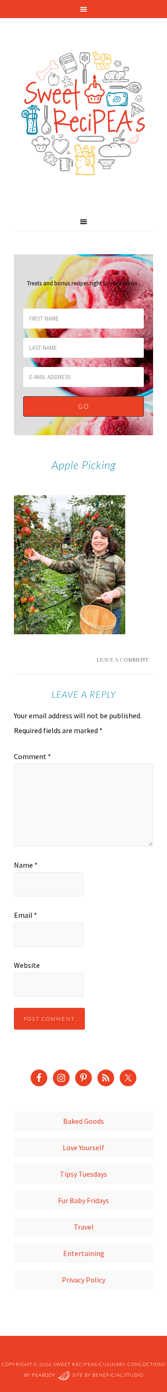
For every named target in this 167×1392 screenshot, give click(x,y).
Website (27, 965)
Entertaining (83, 1253)
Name (26, 865)
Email (25, 915)
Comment (32, 756)
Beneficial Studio (117, 1375)
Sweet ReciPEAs (83, 113)
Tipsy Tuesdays (83, 1174)
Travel (84, 1226)
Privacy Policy (83, 1279)
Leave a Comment (122, 659)
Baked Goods (83, 1121)
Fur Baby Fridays (83, 1200)
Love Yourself (83, 1147)
